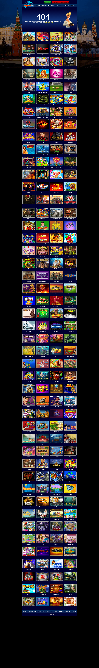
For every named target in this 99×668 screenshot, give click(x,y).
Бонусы (60, 5)
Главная (25, 611)
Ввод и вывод (45, 611)
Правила (74, 611)
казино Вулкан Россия (49, 22)
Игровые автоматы (48, 5)
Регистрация (66, 5)
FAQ (56, 611)
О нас (68, 611)
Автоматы (37, 611)
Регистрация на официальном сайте (60, 2)
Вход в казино (47, 2)
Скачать (72, 5)
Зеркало (51, 611)
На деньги (55, 5)
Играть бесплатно (29, 36)
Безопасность (62, 611)
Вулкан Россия (39, 5)
